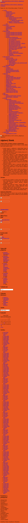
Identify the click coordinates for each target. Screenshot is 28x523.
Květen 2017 (6, 484)
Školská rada (8, 15)
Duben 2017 (6, 486)
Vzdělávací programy (10, 12)
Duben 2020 (6, 438)
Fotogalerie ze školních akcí (12, 37)
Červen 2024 (6, 367)
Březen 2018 (6, 470)
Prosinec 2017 (6, 473)
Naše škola (11, 54)
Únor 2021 (5, 423)
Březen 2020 (6, 439)
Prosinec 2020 (6, 426)
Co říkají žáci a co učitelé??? (15, 55)
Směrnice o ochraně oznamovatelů (16, 22)
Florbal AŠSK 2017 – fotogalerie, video (17, 47)
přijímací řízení (12, 61)
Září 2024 (5, 365)
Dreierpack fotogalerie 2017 (15, 45)
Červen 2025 (6, 353)
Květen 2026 (6, 337)
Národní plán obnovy (13, 109)
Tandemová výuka (13, 127)
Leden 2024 (5, 373)
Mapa (7, 30)
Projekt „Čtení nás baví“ (14, 128)
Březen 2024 (6, 371)
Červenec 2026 (5, 334)
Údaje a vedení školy (10, 26)
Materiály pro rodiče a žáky (17, 20)
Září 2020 (5, 431)
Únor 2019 (5, 456)
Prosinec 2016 (6, 490)
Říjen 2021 (5, 412)
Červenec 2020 (5, 434)
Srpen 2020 (5, 432)
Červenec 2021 (5, 417)
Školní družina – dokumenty (12, 97)
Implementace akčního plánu (15, 107)
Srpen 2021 (5, 415)
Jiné (7, 23)
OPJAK (10, 110)
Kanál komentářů (5, 302)
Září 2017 (5, 478)
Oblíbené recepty (9, 79)
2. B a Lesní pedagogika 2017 (15, 38)
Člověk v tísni (12, 104)
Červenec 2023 (5, 383)
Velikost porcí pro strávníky (12, 90)
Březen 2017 (6, 487)
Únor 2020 (5, 440)
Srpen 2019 (5, 448)
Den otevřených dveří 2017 (14, 42)
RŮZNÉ (5, 98)
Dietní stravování (9, 76)
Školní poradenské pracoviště (12, 70)
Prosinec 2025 (6, 343)
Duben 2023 (6, 387)
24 (1, 324)
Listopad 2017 (5, 475)
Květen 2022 (6, 403)
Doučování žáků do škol (14, 106)
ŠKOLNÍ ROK (6, 31)
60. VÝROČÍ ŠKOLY (11, 129)
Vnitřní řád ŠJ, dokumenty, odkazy (13, 87)
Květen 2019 (6, 453)
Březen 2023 (6, 388)
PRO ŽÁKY (6, 66)
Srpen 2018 (5, 465)
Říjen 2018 (5, 462)
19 (4, 322)
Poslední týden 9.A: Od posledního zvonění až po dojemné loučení (6, 267)
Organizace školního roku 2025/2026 (14, 34)
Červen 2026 (6, 336)
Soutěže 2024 (9, 82)
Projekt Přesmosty (12, 118)
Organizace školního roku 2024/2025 (14, 33)
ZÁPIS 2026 (6, 132)
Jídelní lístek (8, 84)
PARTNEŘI (8, 99)
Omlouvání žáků (9, 58)
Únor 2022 (5, 406)
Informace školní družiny (6, 253)
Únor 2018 (5, 471)
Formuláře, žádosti (10, 65)
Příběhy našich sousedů (14, 115)
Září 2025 (5, 348)
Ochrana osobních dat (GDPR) (15, 17)
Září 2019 (5, 447)
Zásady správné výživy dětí (12, 92)
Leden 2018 (5, 472)
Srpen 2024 (5, 366)
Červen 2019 (6, 451)
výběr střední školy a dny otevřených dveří (18, 62)
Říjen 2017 (5, 477)
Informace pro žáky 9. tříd (11, 59)
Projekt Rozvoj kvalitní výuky (15, 120)
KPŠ (4, 93)
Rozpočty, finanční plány (14, 21)
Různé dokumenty (10, 16)
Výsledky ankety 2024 (11, 83)
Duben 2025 (6, 355)
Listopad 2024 (5, 362)
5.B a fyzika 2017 (12, 39)
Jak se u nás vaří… (10, 88)
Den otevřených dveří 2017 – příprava (17, 43)
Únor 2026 (5, 341)
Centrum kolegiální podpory (15, 101)
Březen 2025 (6, 356)
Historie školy (9, 11)
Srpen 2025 (5, 349)
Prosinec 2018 (6, 459)
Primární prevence (13, 19)
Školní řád (8, 72)
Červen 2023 (6, 384)
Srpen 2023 (5, 381)
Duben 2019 (6, 454)
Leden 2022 (5, 408)
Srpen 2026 (5, 332)
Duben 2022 (6, 404)
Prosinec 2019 (6, 442)
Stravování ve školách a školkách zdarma (17, 126)
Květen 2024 (6, 369)
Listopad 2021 (5, 411)
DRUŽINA (5, 94)
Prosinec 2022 (6, 392)
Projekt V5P (11, 121)
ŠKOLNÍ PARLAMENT (11, 131)
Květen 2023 (6, 386)
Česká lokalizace (5, 304)
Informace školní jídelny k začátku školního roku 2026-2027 (6, 259)
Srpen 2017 (5, 479)
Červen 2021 (6, 419)
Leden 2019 (5, 458)
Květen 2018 (6, 467)
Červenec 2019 (5, 450)
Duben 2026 (6, 338)
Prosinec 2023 (6, 375)
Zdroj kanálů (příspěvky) (6, 299)
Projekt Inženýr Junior (13, 117)
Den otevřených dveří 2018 (14, 44)
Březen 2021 (6, 422)
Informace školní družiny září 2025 (13, 95)
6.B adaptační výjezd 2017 (14, 40)
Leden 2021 (5, 425)
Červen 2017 (6, 483)
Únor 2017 (5, 488)
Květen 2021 (6, 420)
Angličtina (8, 67)
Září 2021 (5, 414)
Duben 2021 (6, 421)
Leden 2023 (5, 391)
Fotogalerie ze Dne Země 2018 (15, 48)
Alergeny (8, 75)
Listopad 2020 (5, 428)
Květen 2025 (6, 354)
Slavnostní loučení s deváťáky (5, 274)
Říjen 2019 (5, 445)
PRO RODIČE (6, 56)
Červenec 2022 (5, 400)
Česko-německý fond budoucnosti (16, 103)
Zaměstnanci (8, 27)
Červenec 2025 (5, 351)
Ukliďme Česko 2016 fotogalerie (16, 53)
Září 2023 (5, 380)
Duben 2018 (6, 468)
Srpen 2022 (5, 398)
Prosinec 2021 (6, 409)
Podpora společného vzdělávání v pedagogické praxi (16, 113)
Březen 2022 (6, 405)
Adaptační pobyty (12, 100)
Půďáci (10, 50)
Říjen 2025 (5, 347)
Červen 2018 (6, 466)
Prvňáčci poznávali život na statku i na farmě (5, 281)
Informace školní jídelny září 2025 (13, 77)
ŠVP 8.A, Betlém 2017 (14, 51)
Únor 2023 (5, 389)
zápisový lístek (12, 64)
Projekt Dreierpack (13, 116)
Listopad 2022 (5, 394)
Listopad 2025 (5, 345)
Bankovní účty (9, 28)
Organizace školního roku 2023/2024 (14, 32)
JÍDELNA (5, 73)
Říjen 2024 (5, 364)
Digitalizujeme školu (13, 105)
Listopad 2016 (5, 492)
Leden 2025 (5, 359)
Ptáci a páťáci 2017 (13, 49)
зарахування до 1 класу (11, 133)
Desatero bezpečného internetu (12, 71)
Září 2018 (5, 464)
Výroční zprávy (9, 14)
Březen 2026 (6, 339)
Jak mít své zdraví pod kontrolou (13, 78)
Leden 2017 (5, 489)
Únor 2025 (5, 358)
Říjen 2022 (5, 395)
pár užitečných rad (13, 60)
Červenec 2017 (5, 481)
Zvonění (8, 36)
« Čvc (2, 327)
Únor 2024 (5, 372)
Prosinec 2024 (6, 360)
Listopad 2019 (5, 444)
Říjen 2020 (5, 429)
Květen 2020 (6, 437)
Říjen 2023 (5, 378)
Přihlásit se (5, 297)
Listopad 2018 (5, 461)
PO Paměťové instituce (14, 111)
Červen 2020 (6, 436)
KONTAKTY (6, 25)
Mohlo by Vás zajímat (10, 89)
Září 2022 (5, 397)
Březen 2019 (6, 455)
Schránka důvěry (9, 69)
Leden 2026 (5, 342)
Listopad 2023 (5, 377)
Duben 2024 (6, 370)
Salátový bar (8, 81)
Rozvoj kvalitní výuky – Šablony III (16, 125)
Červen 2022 (6, 401)
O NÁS (5, 10)
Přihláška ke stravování (11, 86)
